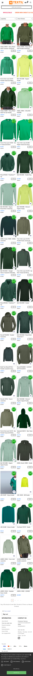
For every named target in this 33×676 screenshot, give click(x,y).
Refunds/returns (5, 629)
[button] (25, 2)
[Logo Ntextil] (16, 2)
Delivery (4, 627)
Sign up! (5, 614)
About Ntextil (5, 621)
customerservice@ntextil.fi (24, 622)
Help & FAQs (5, 631)
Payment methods (6, 625)
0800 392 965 (21, 630)
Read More (23, 658)
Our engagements (6, 633)
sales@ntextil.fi (21, 626)
